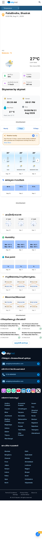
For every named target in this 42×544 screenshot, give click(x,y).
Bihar (6, 412)
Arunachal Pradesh (21, 404)
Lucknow (28, 465)
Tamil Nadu (21, 429)
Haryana (21, 412)
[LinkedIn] (23, 391)
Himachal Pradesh (34, 411)
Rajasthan (34, 426)
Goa (32, 407)
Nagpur (27, 468)
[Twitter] (38, 391)
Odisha (7, 428)
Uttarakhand (35, 433)
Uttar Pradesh (21, 434)
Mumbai (7, 451)
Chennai (7, 458)
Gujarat (7, 409)
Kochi (6, 482)
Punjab (20, 426)
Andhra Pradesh (7, 404)
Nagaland (34, 423)
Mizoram (21, 423)
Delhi (26, 451)
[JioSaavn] (13, 391)
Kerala (33, 416)
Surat (26, 475)
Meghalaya (8, 424)
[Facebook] (28, 391)
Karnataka (21, 416)
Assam (33, 403)
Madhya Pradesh (7, 420)
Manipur (34, 419)
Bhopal (27, 472)
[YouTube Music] (18, 391)
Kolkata (27, 458)
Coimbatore (29, 479)
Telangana (34, 429)
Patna (6, 475)
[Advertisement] (21, 33)
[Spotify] (8, 391)
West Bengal (9, 438)
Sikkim (7, 431)
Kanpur (7, 468)
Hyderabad (28, 455)
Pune (6, 462)
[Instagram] (33, 391)
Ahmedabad (29, 462)
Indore (7, 472)
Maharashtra (22, 419)
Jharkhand (8, 416)
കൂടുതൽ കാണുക (21, 343)
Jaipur (7, 465)
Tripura (7, 435)
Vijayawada (29, 482)
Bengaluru (8, 455)
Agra (6, 479)
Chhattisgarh (22, 409)
